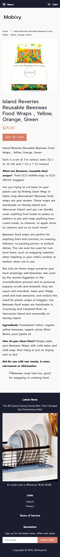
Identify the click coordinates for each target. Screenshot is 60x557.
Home (5, 31)
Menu (10, 4)
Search (30, 502)
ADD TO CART (14, 137)
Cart (55, 4)
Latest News (30, 399)
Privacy (30, 506)
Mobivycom (40, 550)
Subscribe (47, 540)
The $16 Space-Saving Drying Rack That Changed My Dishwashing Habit (30, 407)
